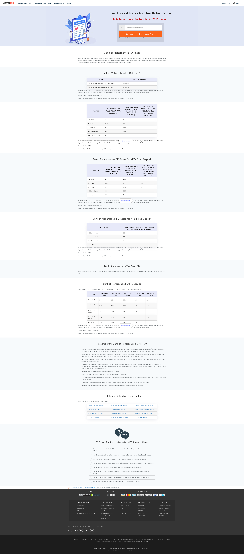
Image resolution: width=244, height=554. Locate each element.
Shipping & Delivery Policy (100, 548)
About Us (75, 526)
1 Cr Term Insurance (126, 513)
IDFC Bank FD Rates (141, 417)
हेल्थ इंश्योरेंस (141, 513)
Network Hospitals (164, 508)
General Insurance (83, 502)
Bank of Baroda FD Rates (95, 406)
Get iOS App (162, 516)
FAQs (102, 526)
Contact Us (83, 526)
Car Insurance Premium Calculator (86, 513)
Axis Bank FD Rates (94, 417)
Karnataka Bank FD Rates (95, 413)
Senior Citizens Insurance (107, 508)
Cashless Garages (164, 511)
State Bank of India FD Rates (143, 413)
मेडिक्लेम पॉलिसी (141, 516)
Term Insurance (125, 505)
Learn (69, 526)
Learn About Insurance (165, 505)
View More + (125, 141)
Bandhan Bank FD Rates (118, 413)
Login (238, 3)
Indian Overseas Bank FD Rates (144, 409)
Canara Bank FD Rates (118, 409)
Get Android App (163, 513)
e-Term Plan (124, 511)
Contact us (226, 3)
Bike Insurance (80, 508)
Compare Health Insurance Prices (140, 34)
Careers (90, 526)
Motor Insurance (81, 511)
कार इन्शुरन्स (141, 505)
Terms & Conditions (146, 548)
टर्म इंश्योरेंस (140, 511)
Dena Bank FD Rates (94, 409)
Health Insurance (107, 502)
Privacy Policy (112, 548)
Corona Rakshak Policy (107, 513)
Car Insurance (80, 505)
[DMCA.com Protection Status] (84, 495)
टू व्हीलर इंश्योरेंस (141, 508)
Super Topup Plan (105, 518)
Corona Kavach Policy (106, 516)
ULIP (122, 508)
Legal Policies (121, 548)
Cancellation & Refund (133, 548)
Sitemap (96, 526)
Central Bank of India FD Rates (144, 406)
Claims (69, 3)
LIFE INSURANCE (126, 502)
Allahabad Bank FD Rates (119, 406)
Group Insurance (105, 511)
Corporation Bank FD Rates (119, 417)
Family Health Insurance (107, 505)
